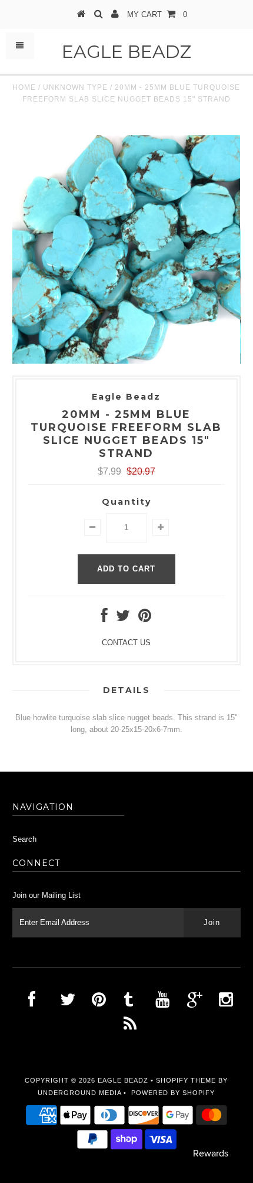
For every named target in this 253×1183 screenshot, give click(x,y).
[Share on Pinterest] (144, 618)
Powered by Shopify (173, 1092)
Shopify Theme (186, 1080)
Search (24, 839)
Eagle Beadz (126, 52)
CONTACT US (126, 642)
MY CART (157, 14)
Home (24, 87)
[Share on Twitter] (123, 618)
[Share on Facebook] (104, 618)
